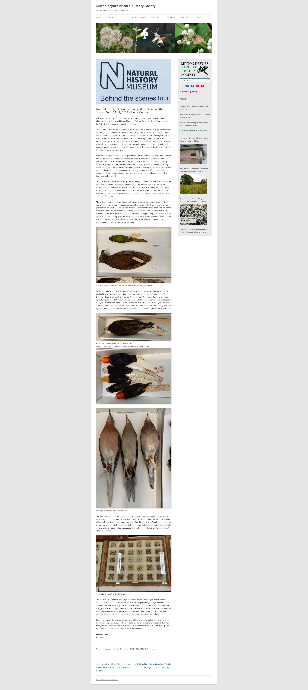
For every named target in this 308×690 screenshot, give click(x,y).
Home (98, 17)
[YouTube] (202, 86)
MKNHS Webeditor (147, 649)
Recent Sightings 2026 (137, 17)
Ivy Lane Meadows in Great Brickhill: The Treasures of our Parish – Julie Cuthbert (194, 170)
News (122, 17)
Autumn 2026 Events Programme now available (194, 107)
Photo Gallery (170, 17)
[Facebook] (187, 86)
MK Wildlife (185, 17)
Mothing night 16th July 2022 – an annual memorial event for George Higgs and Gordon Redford (114, 667)
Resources (155, 17)
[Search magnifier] (208, 80)
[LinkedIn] (192, 86)
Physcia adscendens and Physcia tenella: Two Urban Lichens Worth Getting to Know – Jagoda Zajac (193, 200)
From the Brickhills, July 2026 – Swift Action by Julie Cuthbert (194, 139)
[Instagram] (197, 86)
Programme (110, 17)
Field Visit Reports (120, 649)
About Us (198, 17)
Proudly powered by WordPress (107, 680)
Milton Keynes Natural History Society (126, 6)
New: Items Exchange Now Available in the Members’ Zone (194, 124)
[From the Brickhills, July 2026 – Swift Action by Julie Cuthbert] (193, 154)
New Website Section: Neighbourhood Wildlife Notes (195, 115)
